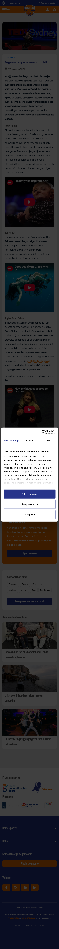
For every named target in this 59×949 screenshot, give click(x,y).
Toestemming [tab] (11, 440)
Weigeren (29, 514)
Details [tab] (30, 440)
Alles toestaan (29, 494)
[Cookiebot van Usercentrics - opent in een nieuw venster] (42, 432)
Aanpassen (28, 504)
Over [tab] (48, 440)
